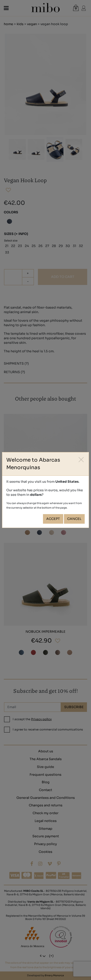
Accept (53, 519)
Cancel (74, 519)
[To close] (81, 459)
